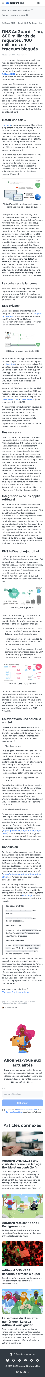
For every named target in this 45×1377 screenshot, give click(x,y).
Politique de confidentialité (26, 1110)
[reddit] (37, 1360)
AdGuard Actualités (9, 1003)
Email (4, 1088)
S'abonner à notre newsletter (15, 992)
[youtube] (25, 1360)
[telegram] (31, 1360)
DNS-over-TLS (27, 399)
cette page (27, 895)
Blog (20, 23)
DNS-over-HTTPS (10, 399)
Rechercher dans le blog (13, 15)
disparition (10, 364)
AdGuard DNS (8, 23)
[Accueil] (15, 2)
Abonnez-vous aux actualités (16, 10)
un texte (7, 125)
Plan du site (20, 1372)
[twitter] (19, 1360)
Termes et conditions (14, 1112)
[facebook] (13, 1360)
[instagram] (7, 1360)
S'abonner (22, 1103)
